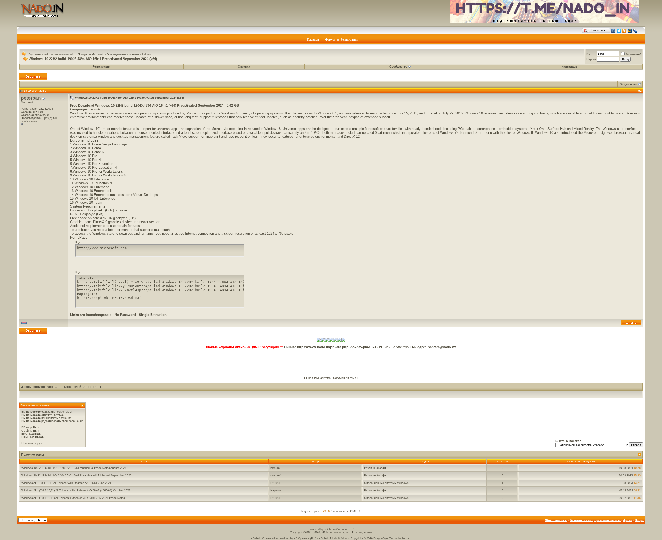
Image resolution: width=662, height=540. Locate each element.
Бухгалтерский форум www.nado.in (51, 54)
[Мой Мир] (630, 30)
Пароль (591, 59)
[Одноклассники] (624, 30)
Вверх (639, 520)
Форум (330, 39)
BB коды (26, 427)
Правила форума (32, 443)
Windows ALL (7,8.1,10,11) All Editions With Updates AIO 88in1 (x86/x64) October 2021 (75, 490)
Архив (627, 520)
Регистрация (349, 39)
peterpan (31, 98)
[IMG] (24, 433)
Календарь (569, 66)
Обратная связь (556, 520)
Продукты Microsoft (90, 54)
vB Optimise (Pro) (305, 538)
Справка (244, 66)
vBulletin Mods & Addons (334, 538)
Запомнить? (633, 54)
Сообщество (398, 66)
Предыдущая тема (318, 377)
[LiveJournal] (635, 30)
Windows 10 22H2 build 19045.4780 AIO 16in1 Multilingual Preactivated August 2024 (73, 467)
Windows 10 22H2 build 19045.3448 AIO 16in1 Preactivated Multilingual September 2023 (76, 475)
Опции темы (628, 84)
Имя (589, 53)
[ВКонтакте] (613, 30)
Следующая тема (344, 377)
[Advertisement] (331, 360)
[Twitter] (619, 30)
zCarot (368, 532)
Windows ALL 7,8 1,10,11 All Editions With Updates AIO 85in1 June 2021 (66, 482)
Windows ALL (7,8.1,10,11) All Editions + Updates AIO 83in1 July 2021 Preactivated (73, 497)
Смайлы (26, 430)
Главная (313, 39)
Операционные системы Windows (129, 54)
